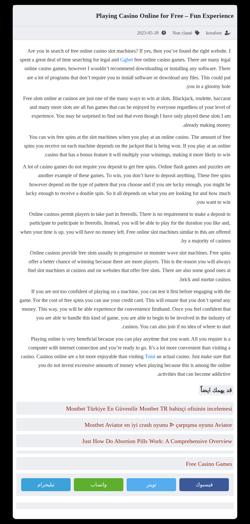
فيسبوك (204, 484)
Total (150, 356)
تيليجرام (45, 484)
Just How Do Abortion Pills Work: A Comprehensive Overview (157, 441)
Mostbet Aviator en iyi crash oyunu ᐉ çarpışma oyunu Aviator (158, 425)
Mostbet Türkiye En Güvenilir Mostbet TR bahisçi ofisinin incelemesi (149, 408)
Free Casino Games (209, 464)
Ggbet (126, 59)
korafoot (214, 33)
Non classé (182, 33)
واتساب (98, 484)
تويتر (151, 484)
